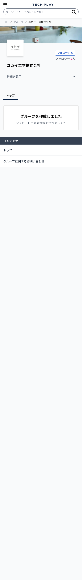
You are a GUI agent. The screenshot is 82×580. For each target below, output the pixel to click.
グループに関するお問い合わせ (23, 161)
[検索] (74, 11)
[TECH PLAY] (42, 5)
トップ (7, 150)
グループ (18, 22)
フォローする (65, 52)
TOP (5, 22)
